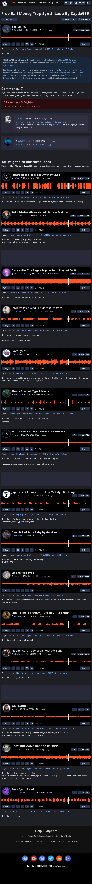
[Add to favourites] (22, 44)
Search (85, 19)
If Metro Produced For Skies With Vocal (37, 308)
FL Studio (69, 49)
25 (88, 274)
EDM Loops (21, 293)
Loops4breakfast (21, 273)
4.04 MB (46, 235)
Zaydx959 (18, 30)
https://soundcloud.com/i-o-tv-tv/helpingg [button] (33, 144)
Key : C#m (55, 330)
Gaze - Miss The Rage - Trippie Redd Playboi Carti (44, 270)
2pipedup (18, 311)
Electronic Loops (23, 197)
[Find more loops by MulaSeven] (13, 509)
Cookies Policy (55, 841)
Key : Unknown (57, 49)
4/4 (40, 49)
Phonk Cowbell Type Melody (30, 391)
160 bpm (11, 49)
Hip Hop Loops (22, 514)
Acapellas (22, 3)
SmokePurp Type (23, 572)
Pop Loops (20, 454)
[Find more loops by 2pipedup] (13, 325)
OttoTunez (18, 654)
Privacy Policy (40, 841)
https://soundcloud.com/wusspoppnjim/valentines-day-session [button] (42, 122)
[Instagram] (68, 858)
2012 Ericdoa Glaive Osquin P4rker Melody (40, 212)
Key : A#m (55, 454)
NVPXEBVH (18, 394)
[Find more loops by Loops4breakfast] (13, 288)
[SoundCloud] (59, 858)
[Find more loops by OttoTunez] (13, 668)
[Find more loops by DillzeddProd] (13, 806)
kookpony (18, 535)
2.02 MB (51, 197)
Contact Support (46, 836)
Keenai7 (17, 576)
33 (88, 216)
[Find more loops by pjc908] (13, 192)
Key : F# (54, 555)
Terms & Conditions (23, 841)
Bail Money (19, 26)
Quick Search (70, 19)
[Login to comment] (27, 44)
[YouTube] (34, 858)
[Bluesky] (42, 858)
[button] (89, 3)
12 (88, 654)
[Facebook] (25, 858)
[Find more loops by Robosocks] (13, 368)
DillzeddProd (19, 792)
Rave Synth (19, 351)
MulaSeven (18, 495)
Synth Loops (32, 49)
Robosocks (18, 354)
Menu (10, 19)
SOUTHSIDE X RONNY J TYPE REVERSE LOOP (40, 613)
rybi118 (17, 749)
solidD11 (21, 141)
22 (88, 311)
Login (7, 44)
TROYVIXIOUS (19, 215)
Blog (51, 3)
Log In (16, 106)
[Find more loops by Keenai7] (13, 590)
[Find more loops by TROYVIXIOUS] (13, 230)
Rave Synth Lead (23, 789)
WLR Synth (19, 706)
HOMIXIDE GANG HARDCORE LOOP (35, 746)
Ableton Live (65, 235)
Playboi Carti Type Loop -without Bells (37, 650)
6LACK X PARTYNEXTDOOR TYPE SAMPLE (38, 431)
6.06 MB (46, 330)
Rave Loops (21, 811)
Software (42, 3)
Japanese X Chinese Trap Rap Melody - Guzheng (43, 492)
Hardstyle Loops (23, 373)
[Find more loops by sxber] (13, 449)
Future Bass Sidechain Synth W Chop (36, 175)
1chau (16, 709)
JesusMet (18, 616)
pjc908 (16, 178)
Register (25, 106)
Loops (12, 3)
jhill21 (20, 118)
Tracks (32, 3)
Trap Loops (21, 49)
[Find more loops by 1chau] (13, 723)
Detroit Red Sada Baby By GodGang (35, 532)
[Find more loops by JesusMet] (13, 630)
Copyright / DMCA (63, 836)
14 (88, 178)
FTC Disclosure (71, 841)
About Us (32, 836)
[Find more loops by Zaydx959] (13, 44)
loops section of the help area (57, 72)
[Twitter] (51, 858)
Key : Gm (55, 235)
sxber (16, 435)
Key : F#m (55, 768)
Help (58, 3)
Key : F (54, 293)
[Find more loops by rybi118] (13, 763)
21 (88, 576)
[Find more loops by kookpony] (13, 550)
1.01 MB (46, 49)
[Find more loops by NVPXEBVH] (13, 409)
